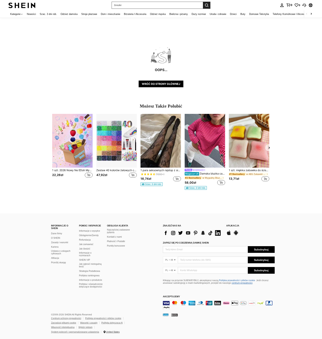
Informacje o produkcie (90, 280)
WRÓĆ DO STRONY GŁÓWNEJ (161, 83)
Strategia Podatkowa (89, 271)
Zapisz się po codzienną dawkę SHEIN (186, 243)
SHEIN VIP (84, 260)
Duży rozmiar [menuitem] (199, 14)
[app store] (228, 234)
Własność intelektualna (63, 327)
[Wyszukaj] (206, 5)
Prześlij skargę (58, 262)
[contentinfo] (219, 305)
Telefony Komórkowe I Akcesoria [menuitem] (290, 14)
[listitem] (72, 150)
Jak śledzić (84, 248)
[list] (192, 233)
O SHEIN (55, 238)
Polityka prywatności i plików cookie (237, 280)
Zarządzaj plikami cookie (63, 323)
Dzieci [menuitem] (233, 14)
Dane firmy (56, 233)
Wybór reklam (85, 327)
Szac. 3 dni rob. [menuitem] (48, 14)
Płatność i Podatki (116, 241)
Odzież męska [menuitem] (158, 14)
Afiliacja (55, 258)
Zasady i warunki (59, 242)
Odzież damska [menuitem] (69, 14)
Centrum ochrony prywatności (66, 318)
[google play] (236, 234)
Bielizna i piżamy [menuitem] (178, 14)
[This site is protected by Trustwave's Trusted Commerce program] (165, 315)
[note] (152, 184)
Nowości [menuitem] (31, 14)
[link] (289, 5)
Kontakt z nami (114, 237)
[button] (304, 5)
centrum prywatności (242, 283)
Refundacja (85, 240)
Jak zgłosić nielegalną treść (90, 265)
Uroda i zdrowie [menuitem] (218, 14)
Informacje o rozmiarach (85, 254)
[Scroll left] (306, 14)
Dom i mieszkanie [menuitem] (110, 14)
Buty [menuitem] (242, 14)
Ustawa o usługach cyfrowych (60, 252)
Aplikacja (232, 226)
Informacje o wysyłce (89, 231)
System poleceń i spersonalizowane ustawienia (75, 332)
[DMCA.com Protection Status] (174, 315)
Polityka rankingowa (89, 275)
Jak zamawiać (86, 244)
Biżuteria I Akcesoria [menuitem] (135, 14)
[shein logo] (21, 5)
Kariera (55, 247)
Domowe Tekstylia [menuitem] (259, 14)
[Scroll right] (311, 14)
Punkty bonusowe (116, 245)
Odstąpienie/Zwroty (89, 235)
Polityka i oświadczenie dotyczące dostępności (91, 285)
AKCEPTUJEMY (171, 296)
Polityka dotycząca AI (112, 323)
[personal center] (282, 5)
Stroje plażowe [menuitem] (89, 14)
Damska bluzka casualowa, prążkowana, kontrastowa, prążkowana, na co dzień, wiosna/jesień (205, 173)
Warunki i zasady (88, 323)
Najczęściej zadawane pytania (118, 231)
